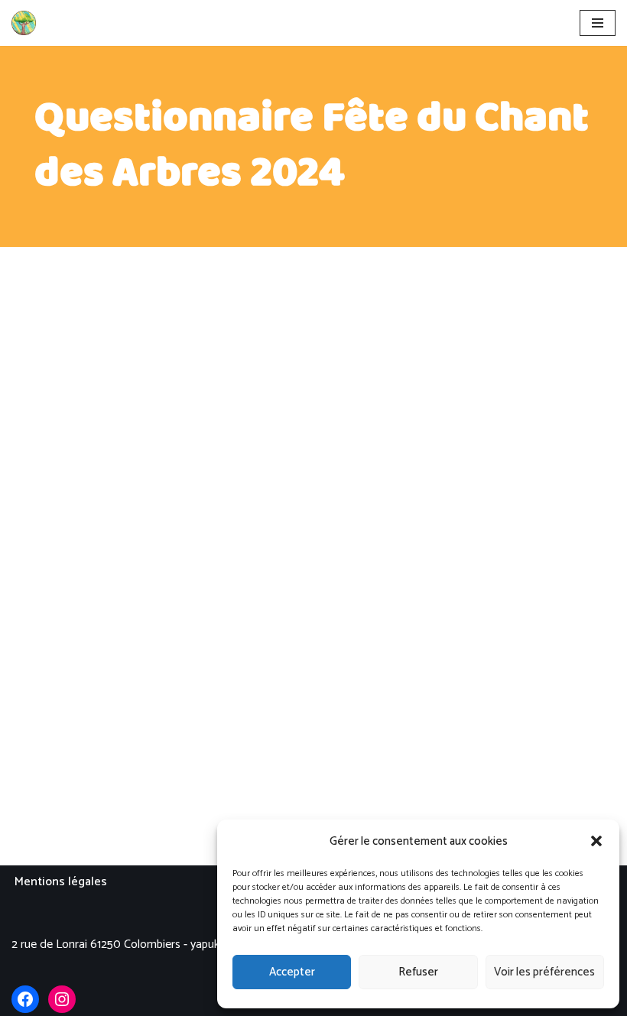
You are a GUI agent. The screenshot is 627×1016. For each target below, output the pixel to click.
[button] (596, 841)
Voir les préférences (544, 972)
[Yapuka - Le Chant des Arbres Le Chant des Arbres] (23, 23)
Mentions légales (61, 882)
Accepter (292, 972)
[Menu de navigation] (598, 23)
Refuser (418, 972)
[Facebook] (25, 999)
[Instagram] (62, 999)
